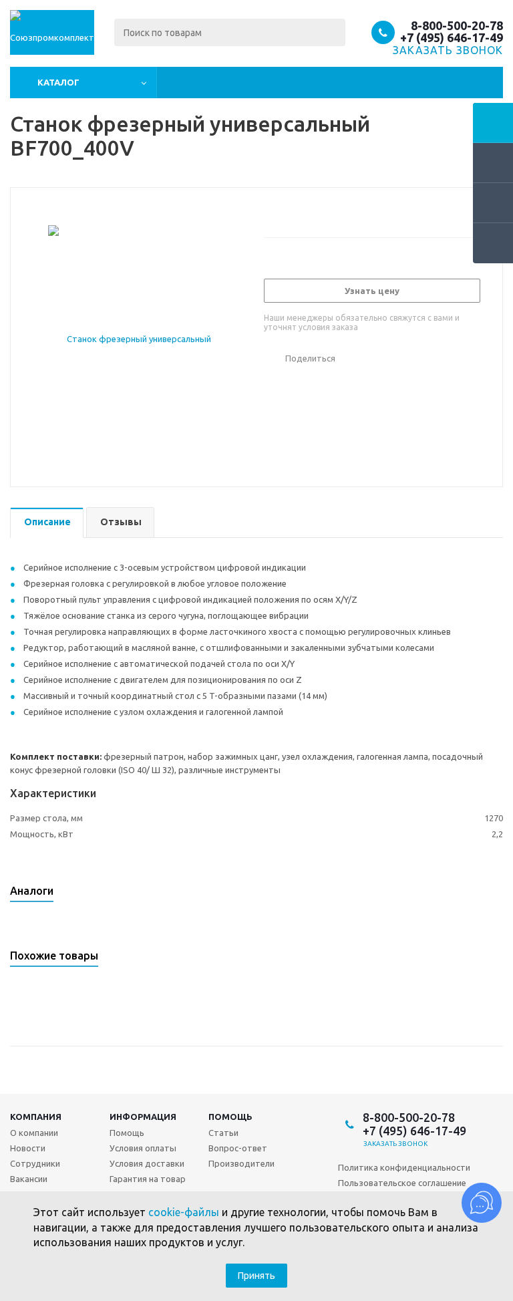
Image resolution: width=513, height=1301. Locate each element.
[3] (295, 210)
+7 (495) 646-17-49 (451, 37)
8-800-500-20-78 (457, 25)
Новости (27, 1148)
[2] (283, 210)
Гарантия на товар (148, 1178)
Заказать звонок (395, 1143)
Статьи (223, 1132)
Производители (241, 1163)
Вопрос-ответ (237, 1148)
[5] (321, 210)
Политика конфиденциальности (404, 1167)
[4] (308, 210)
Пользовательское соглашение (402, 1182)
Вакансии (28, 1178)
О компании (34, 1132)
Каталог (58, 82)
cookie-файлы (183, 1212)
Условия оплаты (143, 1148)
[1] (270, 210)
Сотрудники (35, 1163)
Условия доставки (147, 1163)
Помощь (127, 1132)
